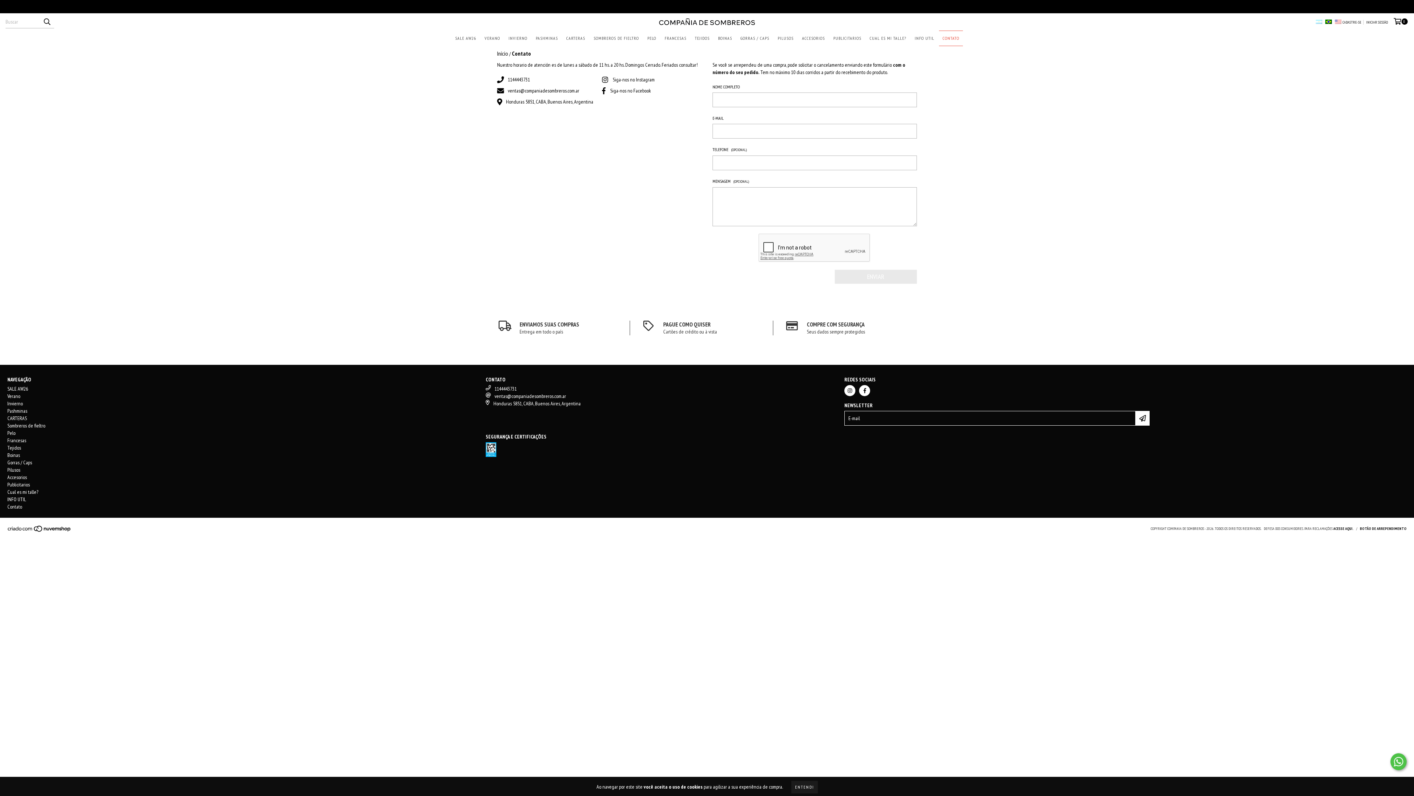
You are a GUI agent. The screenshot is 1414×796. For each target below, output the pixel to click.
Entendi (804, 787)
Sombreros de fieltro (616, 38)
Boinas (725, 38)
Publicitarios (847, 38)
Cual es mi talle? (888, 38)
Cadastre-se (1352, 22)
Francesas (675, 38)
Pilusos (786, 38)
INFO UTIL (924, 38)
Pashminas (547, 38)
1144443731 (519, 79)
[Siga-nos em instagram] (849, 390)
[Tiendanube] (39, 531)
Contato (951, 38)
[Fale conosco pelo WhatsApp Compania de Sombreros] (1398, 761)
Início (502, 53)
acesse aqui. (1343, 528)
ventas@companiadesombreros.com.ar (543, 90)
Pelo (651, 38)
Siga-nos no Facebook (630, 90)
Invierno (518, 38)
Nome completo (726, 87)
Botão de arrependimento (1383, 528)
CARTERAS (575, 38)
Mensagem (731, 181)
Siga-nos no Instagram (634, 79)
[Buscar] (46, 21)
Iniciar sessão (1377, 22)
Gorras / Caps (755, 38)
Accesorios (813, 38)
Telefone (730, 149)
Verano (492, 38)
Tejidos (702, 38)
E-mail (718, 118)
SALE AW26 (465, 38)
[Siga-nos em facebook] (864, 390)
